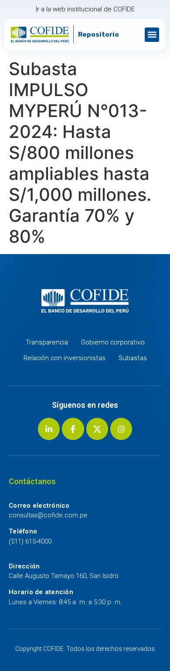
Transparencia (47, 342)
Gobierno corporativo (113, 342)
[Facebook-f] (73, 429)
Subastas (133, 358)
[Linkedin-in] (49, 429)
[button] (152, 35)
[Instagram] (121, 429)
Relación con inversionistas (64, 358)
